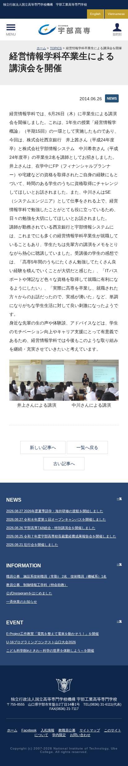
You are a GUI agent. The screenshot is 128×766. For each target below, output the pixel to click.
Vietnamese (116, 14)
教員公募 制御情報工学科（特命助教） (37, 585)
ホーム (41, 48)
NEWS (112, 98)
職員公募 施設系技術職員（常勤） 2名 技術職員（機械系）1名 (56, 576)
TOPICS (56, 48)
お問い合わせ (80, 735)
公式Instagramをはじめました (29, 593)
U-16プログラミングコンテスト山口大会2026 (41, 642)
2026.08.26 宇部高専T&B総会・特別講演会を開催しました (50, 528)
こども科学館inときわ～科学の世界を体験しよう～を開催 (50, 650)
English (95, 14)
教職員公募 (66, 730)
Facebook (29, 730)
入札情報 (47, 730)
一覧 (119, 498)
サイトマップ (90, 730)
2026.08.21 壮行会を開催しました (32, 544)
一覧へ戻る (87, 447)
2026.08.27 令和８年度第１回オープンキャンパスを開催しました (56, 519)
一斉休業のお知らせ (21, 601)
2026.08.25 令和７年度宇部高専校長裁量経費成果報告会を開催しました (61, 536)
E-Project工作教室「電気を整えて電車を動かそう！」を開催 (52, 634)
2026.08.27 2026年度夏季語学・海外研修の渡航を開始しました (54, 511)
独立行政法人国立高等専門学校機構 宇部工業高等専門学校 (64, 29)
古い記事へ (64, 463)
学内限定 (59, 735)
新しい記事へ (43, 447)
